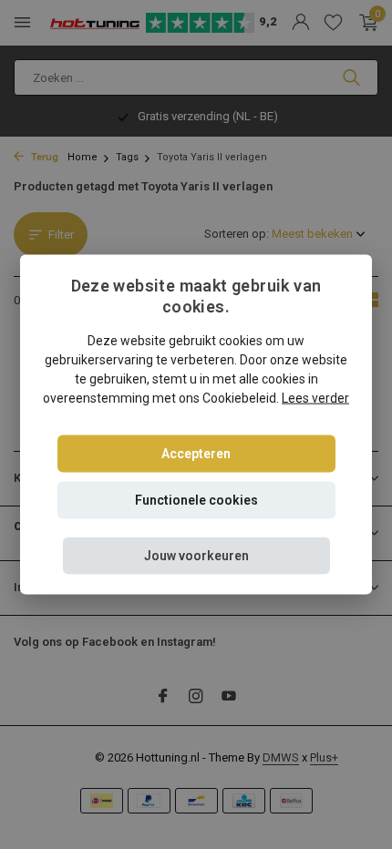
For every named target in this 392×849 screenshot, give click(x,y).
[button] (196, 555)
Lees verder (315, 397)
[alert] (196, 424)
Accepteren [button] (196, 452)
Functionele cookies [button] (196, 499)
